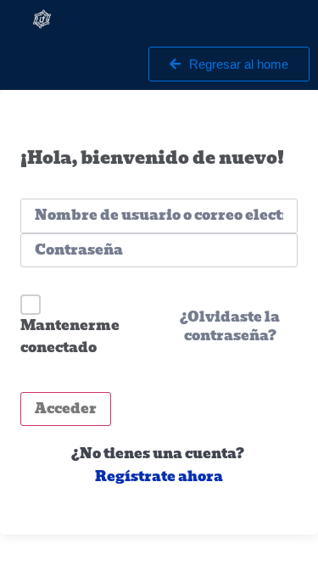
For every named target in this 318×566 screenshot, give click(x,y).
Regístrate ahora (159, 477)
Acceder (66, 408)
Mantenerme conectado (70, 336)
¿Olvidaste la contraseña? (230, 326)
